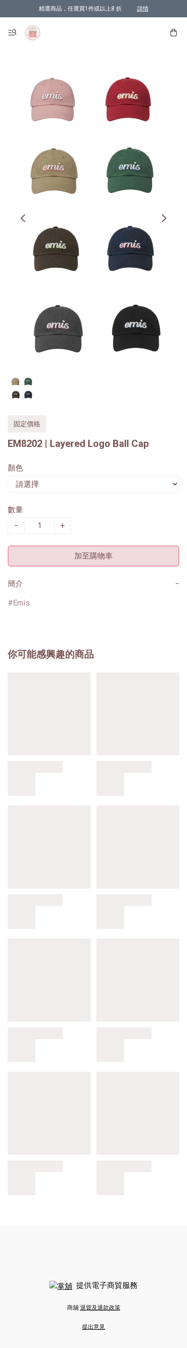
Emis (21, 602)
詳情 (143, 8)
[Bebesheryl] (32, 32)
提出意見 (93, 1326)
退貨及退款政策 (100, 1307)
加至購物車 (93, 555)
